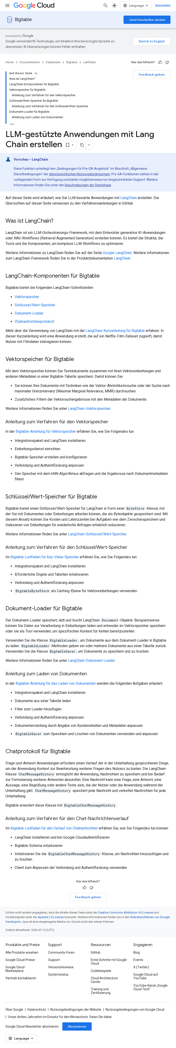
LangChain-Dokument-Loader (91, 660)
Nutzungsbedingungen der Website (75, 1009)
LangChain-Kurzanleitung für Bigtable (115, 330)
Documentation (29, 62)
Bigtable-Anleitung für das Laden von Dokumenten (56, 683)
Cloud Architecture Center (104, 980)
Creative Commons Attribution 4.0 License (125, 912)
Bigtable (23, 19)
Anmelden (162, 5)
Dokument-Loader (29, 313)
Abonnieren (77, 1026)
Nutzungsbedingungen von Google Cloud (135, 1009)
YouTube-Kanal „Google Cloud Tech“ (150, 987)
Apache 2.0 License (51, 917)
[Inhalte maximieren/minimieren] (36, 73)
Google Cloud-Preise (20, 960)
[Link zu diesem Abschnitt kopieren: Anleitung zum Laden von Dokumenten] (91, 674)
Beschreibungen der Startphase (88, 185)
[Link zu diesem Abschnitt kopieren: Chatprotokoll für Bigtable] (75, 752)
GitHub (95, 952)
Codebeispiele (101, 971)
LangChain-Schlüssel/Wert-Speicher (97, 534)
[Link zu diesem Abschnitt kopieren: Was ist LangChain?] (58, 221)
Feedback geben (152, 74)
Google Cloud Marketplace (15, 969)
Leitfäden (89, 62)
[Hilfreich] (160, 62)
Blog (136, 952)
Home (10, 62)
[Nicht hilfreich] (167, 62)
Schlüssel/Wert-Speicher (35, 305)
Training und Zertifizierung (100, 991)
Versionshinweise (61, 967)
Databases (53, 62)
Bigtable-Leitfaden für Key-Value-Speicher (45, 557)
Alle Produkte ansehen (22, 952)
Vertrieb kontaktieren (21, 978)
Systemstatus (58, 974)
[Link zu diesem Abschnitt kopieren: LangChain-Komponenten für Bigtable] (104, 276)
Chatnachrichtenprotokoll (34, 321)
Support (54, 960)
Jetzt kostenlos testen (147, 20)
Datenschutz (37, 1009)
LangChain (128, 198)
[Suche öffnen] (105, 5)
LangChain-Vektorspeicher (89, 408)
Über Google (14, 1009)
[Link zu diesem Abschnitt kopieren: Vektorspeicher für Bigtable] (78, 359)
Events (138, 960)
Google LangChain (117, 253)
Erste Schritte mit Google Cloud (109, 961)
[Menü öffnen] (7, 5)
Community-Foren (61, 952)
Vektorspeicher (27, 297)
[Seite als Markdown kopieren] (82, 145)
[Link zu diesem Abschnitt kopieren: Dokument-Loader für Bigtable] (86, 609)
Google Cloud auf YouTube (145, 976)
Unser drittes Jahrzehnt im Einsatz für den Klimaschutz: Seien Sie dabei (60, 1017)
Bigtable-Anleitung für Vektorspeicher (46, 431)
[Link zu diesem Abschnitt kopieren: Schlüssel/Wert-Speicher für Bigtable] (101, 497)
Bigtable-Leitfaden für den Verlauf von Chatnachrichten (54, 828)
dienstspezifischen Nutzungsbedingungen (79, 174)
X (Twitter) (141, 967)
